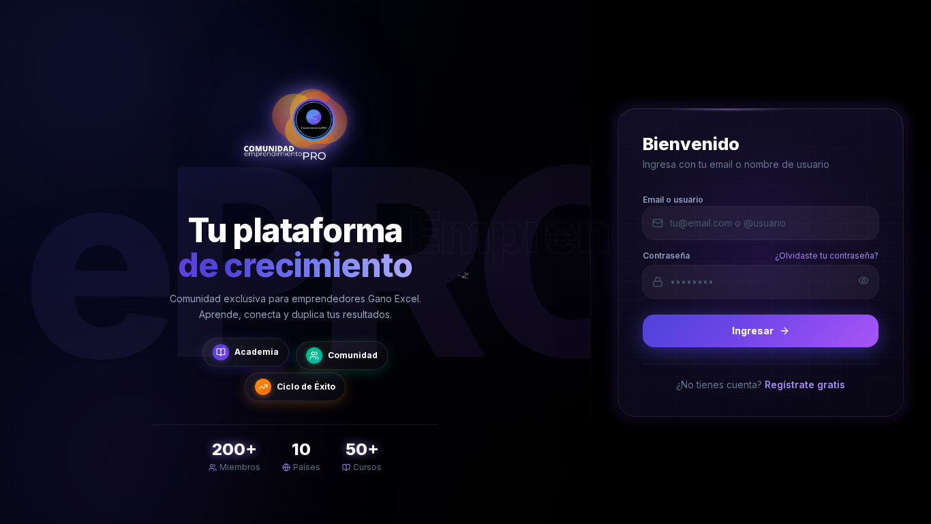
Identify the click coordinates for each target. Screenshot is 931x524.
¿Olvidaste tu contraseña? (827, 255)
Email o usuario (673, 199)
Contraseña (666, 255)
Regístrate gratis (805, 384)
